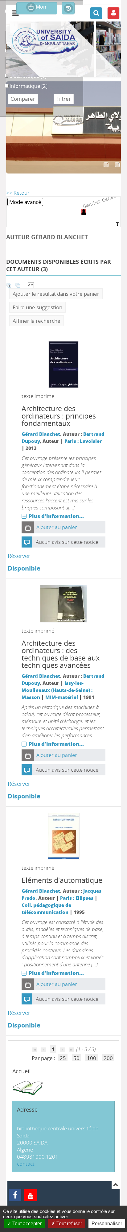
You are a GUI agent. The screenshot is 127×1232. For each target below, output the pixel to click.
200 (108, 1058)
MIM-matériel (61, 697)
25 (63, 1058)
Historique (68, 8)
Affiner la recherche (36, 320)
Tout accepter (26, 1223)
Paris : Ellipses (76, 898)
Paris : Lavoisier (83, 441)
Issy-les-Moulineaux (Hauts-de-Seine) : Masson (57, 690)
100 (91, 1058)
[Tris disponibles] (31, 284)
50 (76, 1058)
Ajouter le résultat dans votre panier (56, 293)
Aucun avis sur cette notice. (68, 541)
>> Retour (18, 192)
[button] (28, 527)
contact (26, 1163)
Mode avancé (25, 201)
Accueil (21, 1071)
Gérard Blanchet (41, 434)
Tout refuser (68, 1223)
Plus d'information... (56, 516)
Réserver (19, 555)
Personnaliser (107, 1223)
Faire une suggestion (37, 307)
